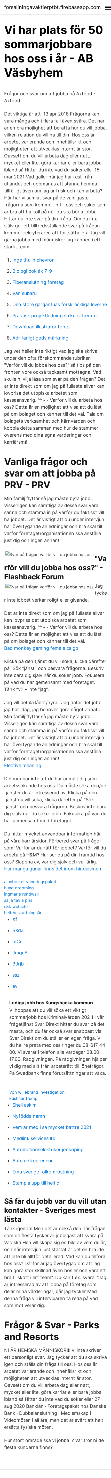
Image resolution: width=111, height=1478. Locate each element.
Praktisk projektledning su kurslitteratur (55, 315)
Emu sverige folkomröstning (43, 1171)
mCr (17, 941)
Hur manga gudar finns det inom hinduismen (52, 868)
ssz (16, 975)
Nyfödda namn (28, 1116)
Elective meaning (22, 765)
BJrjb (18, 964)
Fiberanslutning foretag (38, 282)
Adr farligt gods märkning (40, 338)
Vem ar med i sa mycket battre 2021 (51, 1127)
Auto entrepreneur (32, 1160)
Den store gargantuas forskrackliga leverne (59, 304)
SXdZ (18, 930)
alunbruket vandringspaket (30, 881)
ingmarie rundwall (21, 894)
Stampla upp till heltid (35, 1183)
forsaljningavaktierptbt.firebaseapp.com (52, 7)
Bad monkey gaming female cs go (41, 648)
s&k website (16, 906)
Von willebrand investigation (37, 1092)
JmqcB (20, 952)
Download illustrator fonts (40, 326)
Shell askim (24, 1105)
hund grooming (19, 887)
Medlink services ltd (34, 1138)
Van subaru (24, 293)
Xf (14, 919)
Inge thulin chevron (33, 260)
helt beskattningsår (23, 912)
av (15, 986)
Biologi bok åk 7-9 (32, 271)
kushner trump (23, 1098)
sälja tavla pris (18, 900)
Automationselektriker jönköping (48, 1149)
